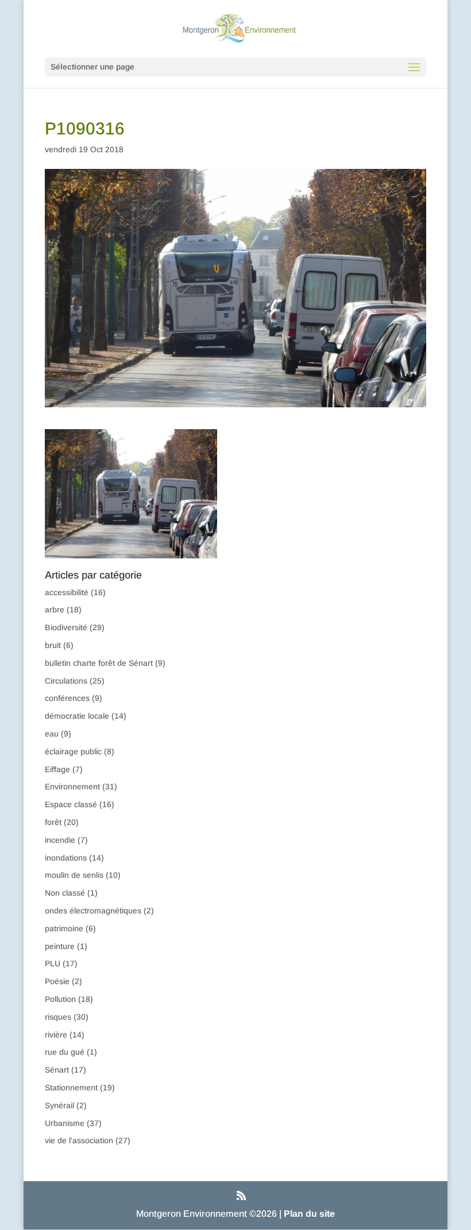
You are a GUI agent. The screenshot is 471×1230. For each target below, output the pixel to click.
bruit (53, 645)
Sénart (57, 1069)
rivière (56, 1034)
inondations (66, 857)
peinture (60, 946)
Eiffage (57, 769)
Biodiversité (66, 627)
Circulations (66, 680)
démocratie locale (77, 715)
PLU (52, 963)
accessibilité (66, 592)
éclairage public (73, 751)
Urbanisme (64, 1123)
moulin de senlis (74, 875)
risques (58, 1016)
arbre (54, 609)
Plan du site (309, 1214)
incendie (60, 840)
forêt (53, 822)
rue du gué (64, 1052)
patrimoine (64, 928)
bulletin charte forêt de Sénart (99, 663)
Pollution (60, 999)
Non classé (65, 892)
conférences (67, 698)
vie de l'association (79, 1140)
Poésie (57, 981)
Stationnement (71, 1087)
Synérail (59, 1105)
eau (52, 733)
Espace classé (71, 804)
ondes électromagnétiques (93, 910)
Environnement (72, 786)
